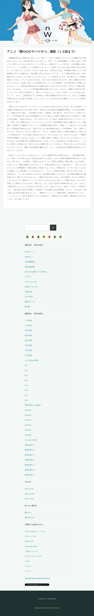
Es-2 (26, 370)
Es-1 (26, 365)
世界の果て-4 (30, 460)
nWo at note (29, 489)
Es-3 (26, 375)
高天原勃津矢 (30, 267)
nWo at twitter (30, 494)
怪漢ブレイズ (30, 302)
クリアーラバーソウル (33, 556)
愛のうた (28, 512)
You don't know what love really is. (37, 578)
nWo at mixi (29, 499)
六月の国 (28, 345)
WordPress (55, 608)
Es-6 (26, 390)
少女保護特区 (30, 262)
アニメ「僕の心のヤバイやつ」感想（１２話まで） (42, 51)
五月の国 (28, 340)
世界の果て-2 (30, 450)
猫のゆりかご (30, 517)
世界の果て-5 (30, 465)
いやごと (28, 566)
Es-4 (26, 380)
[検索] (53, 228)
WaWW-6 (28, 435)
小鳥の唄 (28, 292)
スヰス (27, 561)
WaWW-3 (28, 420)
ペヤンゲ (28, 571)
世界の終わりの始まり (33, 405)
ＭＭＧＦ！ (29, 257)
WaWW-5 (28, 430)
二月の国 (28, 325)
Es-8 (26, 400)
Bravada (46, 608)
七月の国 (28, 350)
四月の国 (28, 335)
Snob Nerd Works (31, 546)
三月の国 (28, 330)
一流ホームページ (32, 551)
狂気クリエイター (32, 287)
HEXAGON (29, 541)
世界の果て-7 (30, 475)
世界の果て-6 (30, 470)
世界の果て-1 (30, 445)
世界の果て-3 (30, 455)
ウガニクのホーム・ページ (35, 531)
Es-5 (26, 385)
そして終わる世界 (32, 360)
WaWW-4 (28, 425)
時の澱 (27, 307)
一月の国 (28, 320)
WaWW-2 (28, 415)
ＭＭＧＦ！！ (30, 252)
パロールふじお (31, 282)
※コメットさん (31, 536)
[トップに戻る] (85, 607)
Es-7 (26, 395)
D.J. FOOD (29, 297)
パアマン (28, 277)
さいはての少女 (31, 440)
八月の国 (28, 355)
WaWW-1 (28, 410)
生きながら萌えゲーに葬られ (36, 272)
